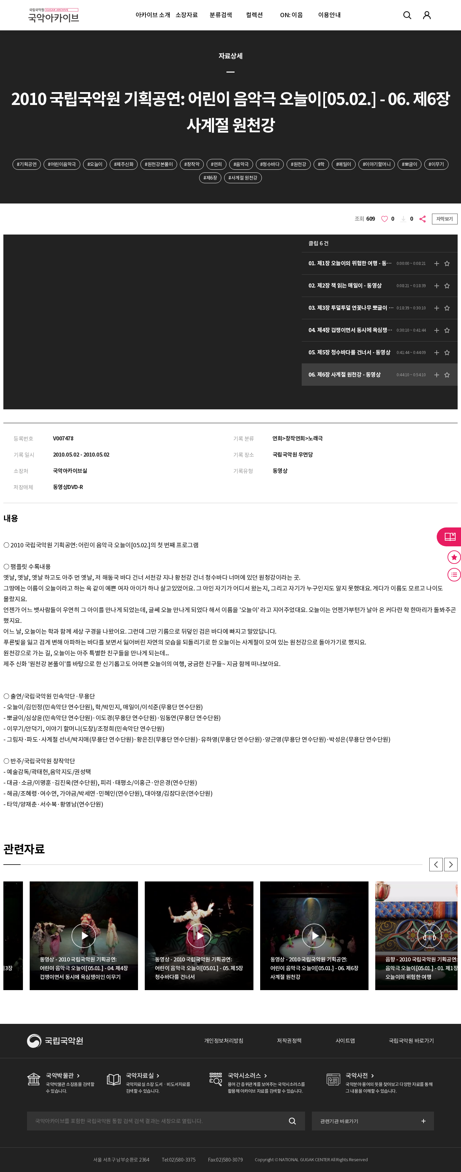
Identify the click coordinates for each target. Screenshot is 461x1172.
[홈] (53, 7)
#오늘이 (95, 164)
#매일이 (343, 164)
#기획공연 (26, 164)
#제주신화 (124, 164)
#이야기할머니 (377, 164)
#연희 (216, 164)
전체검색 (407, 15)
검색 (291, 1121)
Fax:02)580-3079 (225, 1160)
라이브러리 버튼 (449, 536)
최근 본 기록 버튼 (454, 574)
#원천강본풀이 (159, 164)
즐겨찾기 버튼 (454, 557)
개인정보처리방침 (223, 1040)
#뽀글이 (409, 164)
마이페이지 (427, 15)
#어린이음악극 (62, 164)
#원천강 (298, 164)
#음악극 (241, 164)
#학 (321, 164)
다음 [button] (451, 864)
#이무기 (436, 164)
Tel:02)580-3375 (179, 1160)
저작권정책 (289, 1040)
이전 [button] (436, 864)
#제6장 (210, 178)
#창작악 (191, 164)
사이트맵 (345, 1040)
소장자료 (186, 15)
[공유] (423, 219)
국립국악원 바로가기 (411, 1040)
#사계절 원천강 (242, 178)
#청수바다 (270, 164)
